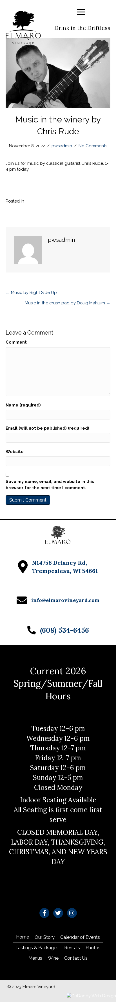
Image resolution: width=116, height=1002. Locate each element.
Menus (35, 958)
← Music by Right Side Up (31, 292)
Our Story (45, 937)
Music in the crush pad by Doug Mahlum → (67, 303)
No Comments (93, 145)
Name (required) (23, 405)
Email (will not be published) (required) (47, 428)
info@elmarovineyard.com (65, 600)
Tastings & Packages (37, 947)
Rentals (72, 947)
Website (15, 451)
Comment (16, 342)
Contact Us (76, 958)
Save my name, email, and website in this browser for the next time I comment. (50, 484)
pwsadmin (62, 145)
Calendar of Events (80, 937)
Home (22, 937)
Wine (53, 958)
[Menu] (81, 12)
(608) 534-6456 (64, 630)
